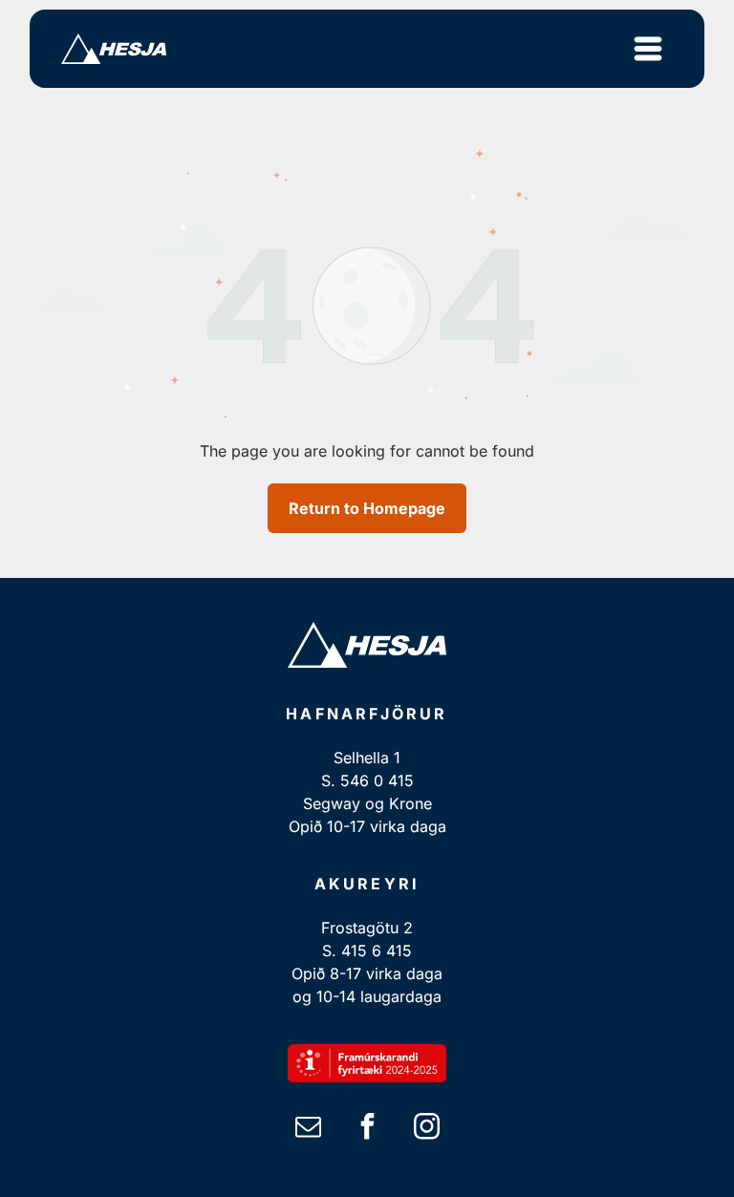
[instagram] (426, 1128)
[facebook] (367, 1128)
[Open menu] (648, 48)
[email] (308, 1128)
